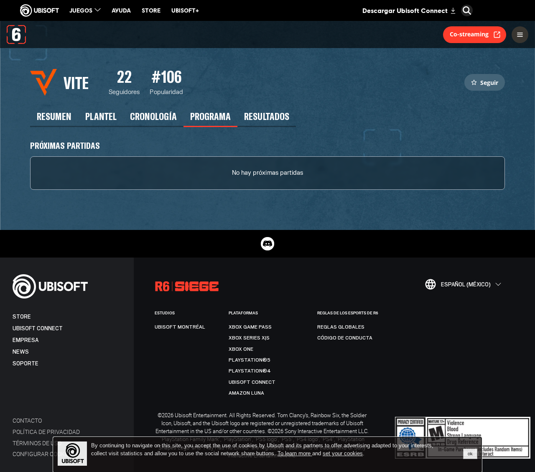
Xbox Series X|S (249, 338)
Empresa (25, 340)
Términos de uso (37, 443)
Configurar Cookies (43, 454)
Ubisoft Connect (38, 328)
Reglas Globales (340, 327)
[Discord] (267, 243)
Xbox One (241, 349)
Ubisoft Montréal (180, 327)
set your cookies (343, 454)
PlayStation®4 (250, 371)
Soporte (25, 363)
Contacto (27, 420)
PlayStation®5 (249, 360)
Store (22, 317)
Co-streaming (469, 34)
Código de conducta (344, 338)
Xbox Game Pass (250, 327)
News (21, 352)
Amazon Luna (246, 393)
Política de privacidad (46, 432)
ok (470, 453)
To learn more (295, 453)
